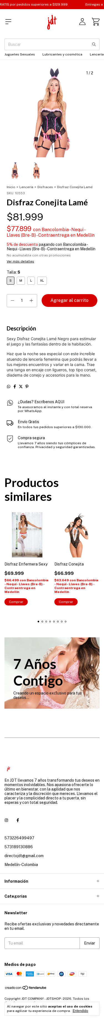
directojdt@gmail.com (24, 856)
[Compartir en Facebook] (15, 386)
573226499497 (19, 838)
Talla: (13, 272)
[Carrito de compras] (96, 22)
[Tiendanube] (25, 989)
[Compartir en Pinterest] (27, 386)
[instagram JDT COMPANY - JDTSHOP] (6, 820)
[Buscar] (94, 44)
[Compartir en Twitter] (21, 386)
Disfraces (45, 187)
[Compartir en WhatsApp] (9, 386)
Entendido (80, 1011)
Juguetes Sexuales (19, 54)
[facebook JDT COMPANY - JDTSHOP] (18, 820)
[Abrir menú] (8, 22)
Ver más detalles (20, 261)
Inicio (11, 187)
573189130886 (18, 847)
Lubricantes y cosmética (62, 54)
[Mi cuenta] (82, 22)
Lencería (26, 187)
